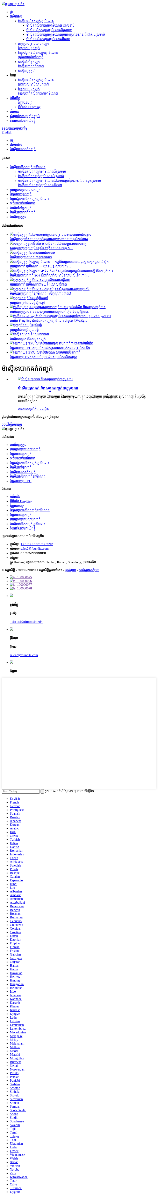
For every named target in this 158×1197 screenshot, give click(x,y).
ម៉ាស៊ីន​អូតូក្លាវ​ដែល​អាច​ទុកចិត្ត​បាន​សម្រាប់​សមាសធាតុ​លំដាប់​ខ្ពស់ (49, 239)
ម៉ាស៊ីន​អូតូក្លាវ (26, 71)
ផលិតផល (16, 16)
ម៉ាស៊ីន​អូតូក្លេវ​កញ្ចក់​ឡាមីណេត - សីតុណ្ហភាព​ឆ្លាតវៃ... (41, 293)
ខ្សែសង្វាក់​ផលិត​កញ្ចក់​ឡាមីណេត (38, 52)
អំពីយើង (15, 98)
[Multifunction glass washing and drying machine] (45, 379)
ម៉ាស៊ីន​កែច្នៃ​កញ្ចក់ (29, 61)
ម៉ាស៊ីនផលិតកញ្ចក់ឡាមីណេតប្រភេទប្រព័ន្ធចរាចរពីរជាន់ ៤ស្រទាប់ (65, 34)
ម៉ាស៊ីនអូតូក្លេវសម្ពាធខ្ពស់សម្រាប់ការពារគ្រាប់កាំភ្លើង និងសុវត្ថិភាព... (50, 311)
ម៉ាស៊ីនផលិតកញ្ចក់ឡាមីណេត (36, 21)
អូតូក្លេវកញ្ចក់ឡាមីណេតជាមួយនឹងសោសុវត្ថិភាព (38, 284)
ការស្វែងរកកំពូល (89, 570)
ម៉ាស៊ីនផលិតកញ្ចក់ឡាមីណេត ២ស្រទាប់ (50, 25)
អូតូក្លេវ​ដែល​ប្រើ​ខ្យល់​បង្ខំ (24, 329)
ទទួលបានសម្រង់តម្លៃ (14, 128)
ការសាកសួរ (25, 409)
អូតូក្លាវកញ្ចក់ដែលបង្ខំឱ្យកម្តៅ (27, 302)
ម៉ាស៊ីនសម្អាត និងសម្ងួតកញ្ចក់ (28, 339)
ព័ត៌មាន (14, 111)
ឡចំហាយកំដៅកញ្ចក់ (30, 57)
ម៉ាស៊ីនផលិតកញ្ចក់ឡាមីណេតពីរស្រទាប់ (42, 171)
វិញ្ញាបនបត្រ (25, 102)
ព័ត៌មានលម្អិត (40, 409)
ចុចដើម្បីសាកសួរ (12, 424)
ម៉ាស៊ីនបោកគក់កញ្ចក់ (31, 66)
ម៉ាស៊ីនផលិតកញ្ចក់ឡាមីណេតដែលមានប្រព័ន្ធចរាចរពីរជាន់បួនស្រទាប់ (59, 180)
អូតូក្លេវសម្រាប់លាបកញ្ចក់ (33, 43)
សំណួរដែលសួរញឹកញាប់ (25, 116)
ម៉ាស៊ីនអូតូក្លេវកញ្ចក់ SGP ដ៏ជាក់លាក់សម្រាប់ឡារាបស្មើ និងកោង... (49, 275)
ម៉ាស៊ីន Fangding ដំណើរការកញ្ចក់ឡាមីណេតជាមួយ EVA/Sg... (48, 320)
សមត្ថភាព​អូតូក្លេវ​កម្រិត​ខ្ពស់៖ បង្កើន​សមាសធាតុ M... (41, 248)
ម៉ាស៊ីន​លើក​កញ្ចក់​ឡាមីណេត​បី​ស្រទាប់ (49, 30)
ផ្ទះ (11, 12)
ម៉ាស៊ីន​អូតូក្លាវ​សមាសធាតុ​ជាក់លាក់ (31, 257)
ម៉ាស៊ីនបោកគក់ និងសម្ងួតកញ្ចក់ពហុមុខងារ (48, 388)
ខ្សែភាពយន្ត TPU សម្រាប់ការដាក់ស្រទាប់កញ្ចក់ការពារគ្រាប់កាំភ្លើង (50, 348)
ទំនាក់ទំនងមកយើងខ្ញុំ (23, 120)
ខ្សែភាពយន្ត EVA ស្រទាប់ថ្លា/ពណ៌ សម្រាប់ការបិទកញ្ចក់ (43, 357)
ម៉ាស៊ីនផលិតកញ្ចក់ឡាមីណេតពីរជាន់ (48, 39)
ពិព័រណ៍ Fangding (29, 107)
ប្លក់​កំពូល (70, 570)
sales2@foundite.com (35, 548)
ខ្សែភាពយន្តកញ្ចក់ (29, 48)
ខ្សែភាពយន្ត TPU (20, 481)
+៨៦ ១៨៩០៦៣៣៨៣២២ (37, 544)
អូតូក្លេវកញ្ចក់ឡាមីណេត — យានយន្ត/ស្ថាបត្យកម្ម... (40, 266)
